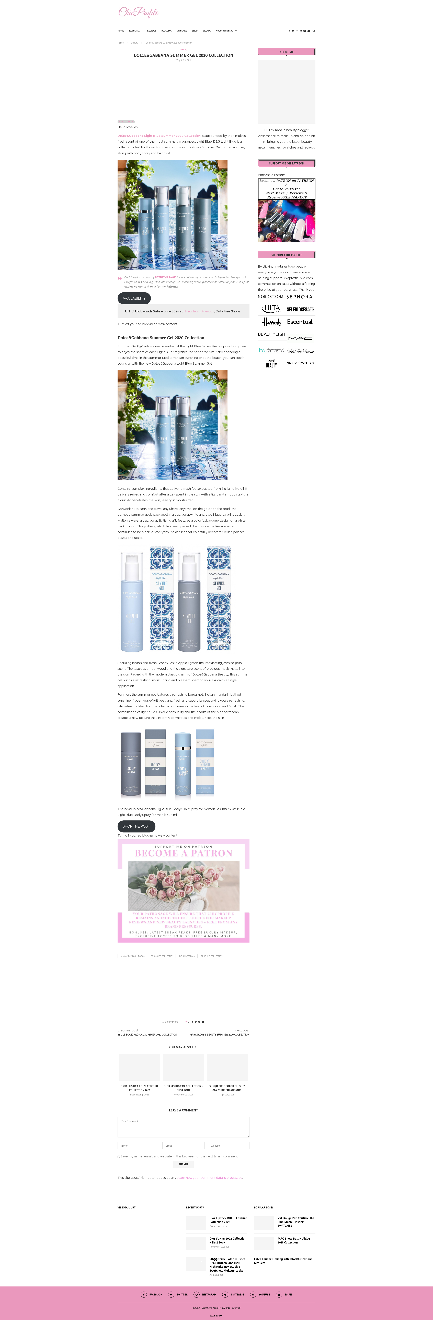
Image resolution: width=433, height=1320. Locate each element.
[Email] (308, 31)
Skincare (182, 31)
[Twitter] (293, 31)
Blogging (166, 31)
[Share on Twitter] (196, 1021)
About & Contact (225, 31)
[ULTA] (271, 308)
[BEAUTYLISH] (271, 333)
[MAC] (300, 337)
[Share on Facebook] (192, 1021)
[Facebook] (289, 31)
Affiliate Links (126, 122)
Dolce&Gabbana (187, 956)
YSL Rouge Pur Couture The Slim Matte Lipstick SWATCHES (296, 1222)
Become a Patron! (271, 175)
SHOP (195, 31)
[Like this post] (189, 1021)
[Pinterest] (301, 31)
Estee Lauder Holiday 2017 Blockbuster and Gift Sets (283, 1261)
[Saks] (300, 349)
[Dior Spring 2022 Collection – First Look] (183, 1067)
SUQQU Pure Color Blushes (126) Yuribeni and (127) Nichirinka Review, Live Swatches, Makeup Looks (227, 1265)
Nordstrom (192, 311)
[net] (300, 362)
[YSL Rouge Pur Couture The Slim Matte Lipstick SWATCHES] (264, 1223)
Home (121, 31)
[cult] (271, 362)
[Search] (313, 31)
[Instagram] (297, 31)
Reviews (151, 31)
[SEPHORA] (299, 295)
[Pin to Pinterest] (199, 1021)
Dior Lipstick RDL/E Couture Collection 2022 (228, 1220)
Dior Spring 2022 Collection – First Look (228, 1240)
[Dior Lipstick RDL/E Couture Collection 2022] (139, 1067)
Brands (207, 31)
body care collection (162, 956)
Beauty (134, 42)
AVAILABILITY (134, 298)
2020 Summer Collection (132, 956)
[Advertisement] (183, 89)
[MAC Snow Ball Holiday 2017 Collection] (264, 1243)
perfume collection (212, 956)
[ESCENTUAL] (300, 320)
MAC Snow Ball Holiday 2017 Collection (294, 1240)
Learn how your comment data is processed (209, 1177)
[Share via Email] (203, 1021)
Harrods (208, 311)
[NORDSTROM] (270, 295)
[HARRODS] (271, 320)
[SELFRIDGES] (300, 308)
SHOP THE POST (136, 826)
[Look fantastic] (271, 349)
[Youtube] (304, 31)
